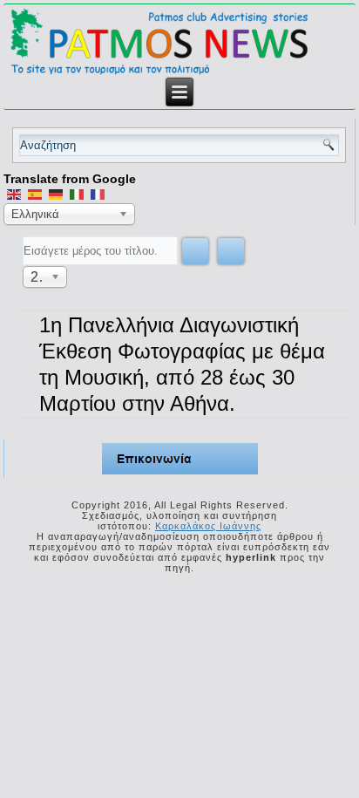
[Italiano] (76, 194)
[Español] (34, 194)
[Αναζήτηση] (195, 251)
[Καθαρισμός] (231, 251)
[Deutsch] (55, 194)
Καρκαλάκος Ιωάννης (208, 526)
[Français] (97, 194)
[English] (13, 194)
